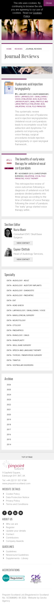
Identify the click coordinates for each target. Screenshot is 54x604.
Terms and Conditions (17, 504)
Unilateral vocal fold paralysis (30, 106)
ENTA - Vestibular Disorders (20, 365)
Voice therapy (31, 178)
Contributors (12, 537)
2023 (9, 400)
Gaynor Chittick (22, 249)
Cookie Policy (13, 494)
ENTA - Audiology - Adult (18, 281)
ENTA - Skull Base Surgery (19, 345)
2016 (9, 435)
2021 (9, 410)
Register (10, 527)
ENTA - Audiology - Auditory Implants (24, 285)
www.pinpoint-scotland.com (16, 483)
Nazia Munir (20, 229)
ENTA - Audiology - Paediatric (20, 295)
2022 (9, 405)
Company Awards (15, 541)
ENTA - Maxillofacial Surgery (20, 315)
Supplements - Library (17, 558)
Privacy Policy (13, 500)
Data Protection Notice (17, 497)
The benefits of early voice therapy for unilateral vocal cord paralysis (30, 163)
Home (9, 49)
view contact (23, 243)
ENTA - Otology (14, 325)
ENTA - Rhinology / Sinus (18, 335)
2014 (9, 444)
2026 (9, 385)
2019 (9, 419)
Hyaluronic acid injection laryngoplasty (29, 86)
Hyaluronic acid (29, 99)
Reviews (18, 49)
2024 (9, 395)
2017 (9, 429)
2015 (9, 439)
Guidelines (11, 551)
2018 (9, 425)
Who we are (12, 524)
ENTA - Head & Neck (15, 305)
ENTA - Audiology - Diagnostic (20, 291)
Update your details (16, 530)
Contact (10, 534)
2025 (9, 390)
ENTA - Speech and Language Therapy (24, 350)
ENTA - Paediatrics (15, 330)
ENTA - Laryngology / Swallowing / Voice (26, 310)
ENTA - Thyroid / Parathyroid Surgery (24, 355)
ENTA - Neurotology (16, 320)
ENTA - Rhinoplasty (15, 340)
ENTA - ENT (11, 300)
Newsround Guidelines (17, 555)
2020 (9, 415)
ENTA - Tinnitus (13, 360)
